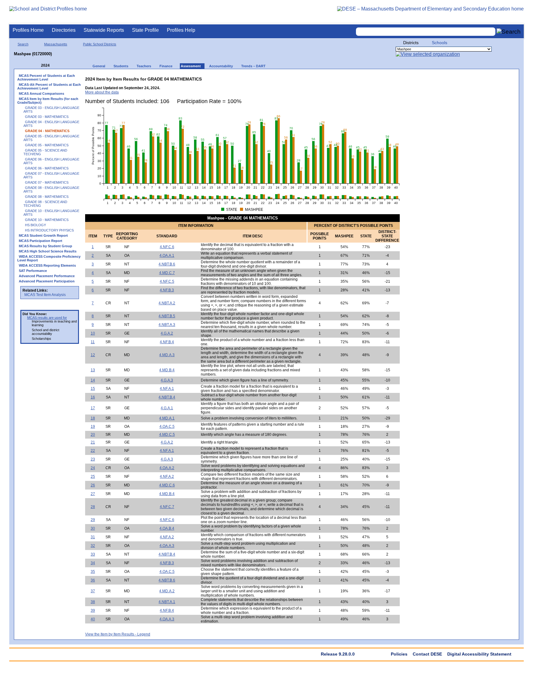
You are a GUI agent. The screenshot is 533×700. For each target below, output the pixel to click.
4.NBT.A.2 (167, 303)
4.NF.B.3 (167, 290)
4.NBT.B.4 (167, 397)
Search (23, 44)
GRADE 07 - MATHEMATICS (46, 182)
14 (93, 380)
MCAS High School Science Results (47, 251)
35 (93, 571)
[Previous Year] (36, 65)
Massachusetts (55, 44)
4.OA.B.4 (166, 528)
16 (93, 397)
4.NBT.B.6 (167, 264)
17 (93, 408)
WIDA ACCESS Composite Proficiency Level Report (49, 258)
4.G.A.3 (167, 380)
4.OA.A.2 (166, 468)
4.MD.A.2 (167, 591)
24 (93, 468)
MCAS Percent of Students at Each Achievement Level (46, 77)
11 (93, 342)
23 (93, 459)
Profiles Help (181, 30)
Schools (439, 42)
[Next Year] (58, 65)
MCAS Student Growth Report (43, 235)
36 (93, 580)
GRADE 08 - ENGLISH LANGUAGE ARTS (51, 189)
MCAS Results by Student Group (45, 246)
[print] (361, 77)
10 (93, 333)
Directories (64, 30)
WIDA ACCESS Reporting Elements (47, 265)
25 (93, 476)
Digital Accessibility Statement (479, 654)
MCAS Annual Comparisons (41, 93)
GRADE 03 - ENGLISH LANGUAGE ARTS (51, 109)
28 (93, 507)
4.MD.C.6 (167, 485)
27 (93, 494)
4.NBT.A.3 (167, 325)
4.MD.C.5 (167, 434)
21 (93, 442)
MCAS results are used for (47, 317)
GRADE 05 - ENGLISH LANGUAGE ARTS (51, 138)
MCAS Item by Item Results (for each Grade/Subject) (47, 100)
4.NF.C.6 (167, 247)
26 (93, 485)
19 (93, 426)
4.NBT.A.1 (167, 602)
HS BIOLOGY (35, 225)
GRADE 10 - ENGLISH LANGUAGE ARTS (51, 212)
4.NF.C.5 (167, 281)
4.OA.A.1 (166, 255)
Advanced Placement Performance (47, 276)
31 (93, 537)
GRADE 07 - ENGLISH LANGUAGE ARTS (51, 175)
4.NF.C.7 (167, 507)
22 (93, 450)
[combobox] (425, 31)
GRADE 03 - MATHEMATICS (46, 117)
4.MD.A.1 (167, 418)
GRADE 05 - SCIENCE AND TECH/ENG (45, 152)
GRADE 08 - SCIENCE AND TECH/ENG (45, 203)
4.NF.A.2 (167, 476)
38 (93, 602)
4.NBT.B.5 (167, 316)
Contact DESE (427, 654)
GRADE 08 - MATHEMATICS (46, 196)
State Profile (145, 30)
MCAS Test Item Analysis (45, 295)
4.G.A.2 (167, 333)
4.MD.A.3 (167, 355)
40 (93, 619)
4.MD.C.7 (167, 273)
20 (93, 434)
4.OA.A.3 (166, 546)
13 (93, 370)
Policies (399, 654)
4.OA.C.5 (167, 426)
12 (93, 355)
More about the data (102, 92)
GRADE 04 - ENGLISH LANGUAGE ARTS (51, 123)
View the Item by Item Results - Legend (117, 634)
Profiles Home (28, 30)
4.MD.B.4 (167, 370)
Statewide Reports (104, 30)
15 (93, 388)
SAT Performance (33, 271)
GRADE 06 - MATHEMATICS (46, 168)
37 (93, 591)
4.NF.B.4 (167, 342)
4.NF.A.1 (167, 388)
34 (93, 563)
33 (93, 554)
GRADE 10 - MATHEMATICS (46, 220)
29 (93, 520)
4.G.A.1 (167, 408)
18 (93, 418)
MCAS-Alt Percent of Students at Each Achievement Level (49, 86)
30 (93, 528)
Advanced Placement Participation (47, 281)
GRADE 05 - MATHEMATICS (46, 145)
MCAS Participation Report (40, 241)
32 (93, 546)
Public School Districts (99, 44)
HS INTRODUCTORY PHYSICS (49, 230)
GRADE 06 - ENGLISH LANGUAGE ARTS (51, 161)
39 (93, 610)
